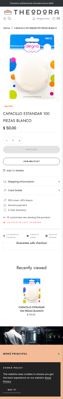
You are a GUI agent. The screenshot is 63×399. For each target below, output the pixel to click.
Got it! (12, 389)
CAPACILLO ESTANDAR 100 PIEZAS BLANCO (31, 309)
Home (7, 28)
